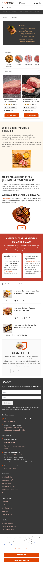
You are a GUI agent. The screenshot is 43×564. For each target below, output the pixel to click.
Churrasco (6, 12)
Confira (21, 227)
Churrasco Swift (7, 480)
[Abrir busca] (34, 3)
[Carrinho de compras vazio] (40, 3)
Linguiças (33, 12)
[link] (6, 8)
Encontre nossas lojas (9, 526)
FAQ (3, 505)
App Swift (5, 511)
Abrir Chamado (10, 468)
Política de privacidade (10, 490)
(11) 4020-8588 (9, 421)
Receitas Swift (7, 477)
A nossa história (7, 523)
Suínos (25, 12)
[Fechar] (40, 537)
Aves (20, 12)
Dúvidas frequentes (9, 493)
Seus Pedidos (6, 502)
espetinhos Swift (32, 262)
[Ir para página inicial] (9, 3)
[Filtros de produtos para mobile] (38, 71)
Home (5, 18)
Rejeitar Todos (21, 554)
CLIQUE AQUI (9, 443)
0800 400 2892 (16, 455)
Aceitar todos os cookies (21, 560)
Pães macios (8, 271)
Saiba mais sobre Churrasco (27, 41)
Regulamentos (7, 508)
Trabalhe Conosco (8, 486)
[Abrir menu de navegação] (3, 3)
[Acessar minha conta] (37, 3)
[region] (21, 549)
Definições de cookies (21, 549)
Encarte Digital (7, 514)
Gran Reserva (6, 199)
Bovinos (14, 12)
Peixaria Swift (6, 483)
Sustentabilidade (8, 529)
